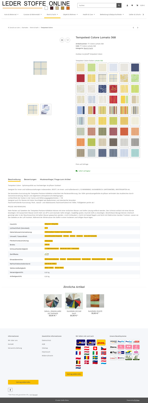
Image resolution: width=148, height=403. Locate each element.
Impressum (46, 352)
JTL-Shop (136, 400)
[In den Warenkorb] (9, 35)
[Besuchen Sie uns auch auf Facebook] (10, 390)
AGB (43, 344)
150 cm (47, 244)
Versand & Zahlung (15, 348)
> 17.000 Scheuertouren (51, 248)
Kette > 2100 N (49, 267)
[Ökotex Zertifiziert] (47, 254)
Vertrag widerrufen (74, 374)
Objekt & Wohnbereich (73, 259)
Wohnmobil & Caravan (98, 259)
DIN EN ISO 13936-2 (50, 263)
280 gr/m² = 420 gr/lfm (51, 224)
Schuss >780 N (59, 267)
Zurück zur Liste (15, 27)
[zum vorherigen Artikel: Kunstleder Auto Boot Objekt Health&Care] (133, 27)
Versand (34, 395)
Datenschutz (46, 340)
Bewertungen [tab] (30, 179)
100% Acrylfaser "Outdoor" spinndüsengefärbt (58, 232)
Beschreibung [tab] (14, 179)
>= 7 (46, 228)
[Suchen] (118, 5)
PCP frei (66, 236)
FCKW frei (79, 236)
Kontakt (11, 344)
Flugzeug (109, 259)
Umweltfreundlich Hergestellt (53, 236)
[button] (127, 5)
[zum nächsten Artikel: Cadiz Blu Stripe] (138, 27)
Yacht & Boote (86, 259)
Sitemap (45, 348)
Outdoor (62, 259)
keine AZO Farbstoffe (90, 236)
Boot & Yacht (88, 48)
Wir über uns (13, 340)
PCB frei (72, 236)
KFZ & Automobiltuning (51, 259)
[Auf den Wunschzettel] (67, 40)
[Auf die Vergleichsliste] (62, 40)
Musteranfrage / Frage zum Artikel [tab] (55, 179)
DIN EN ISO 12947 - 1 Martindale (69, 248)
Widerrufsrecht (47, 356)
